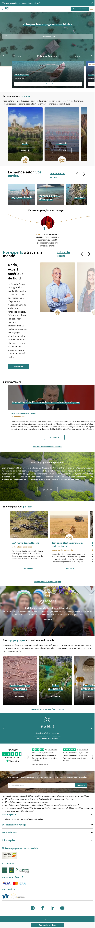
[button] (6, 8)
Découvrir (25, 150)
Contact (47, 920)
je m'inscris (81, 785)
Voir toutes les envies (57, 175)
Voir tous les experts (63, 254)
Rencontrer (18, 366)
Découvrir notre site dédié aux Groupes (47, 709)
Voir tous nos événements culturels (47, 446)
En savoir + (47, 489)
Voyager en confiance (11, 3)
